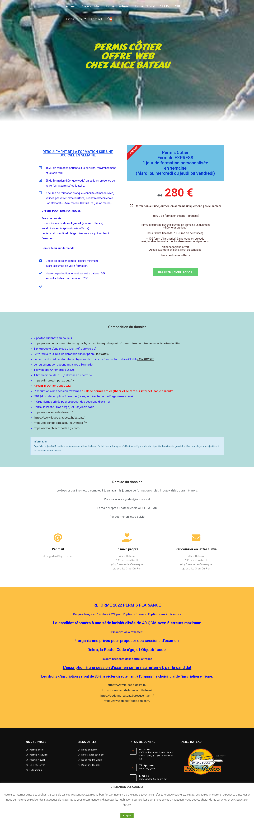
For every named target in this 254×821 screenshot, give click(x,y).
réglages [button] (126, 804)
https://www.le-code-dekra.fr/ (53, 412)
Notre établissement (92, 755)
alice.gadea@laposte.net (153, 779)
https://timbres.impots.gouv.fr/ (54, 380)
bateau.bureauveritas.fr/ (71, 422)
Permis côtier (37, 750)
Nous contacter (89, 750)
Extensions (36, 770)
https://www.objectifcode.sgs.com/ (57, 428)
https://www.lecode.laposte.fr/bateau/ (59, 417)
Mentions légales (91, 765)
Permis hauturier (39, 755)
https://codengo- (45, 422)
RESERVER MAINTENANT (175, 271)
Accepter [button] (127, 815)
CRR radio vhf (37, 765)
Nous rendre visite (91, 760)
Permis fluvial (37, 760)
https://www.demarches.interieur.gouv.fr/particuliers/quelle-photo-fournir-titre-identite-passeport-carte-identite (107, 343)
